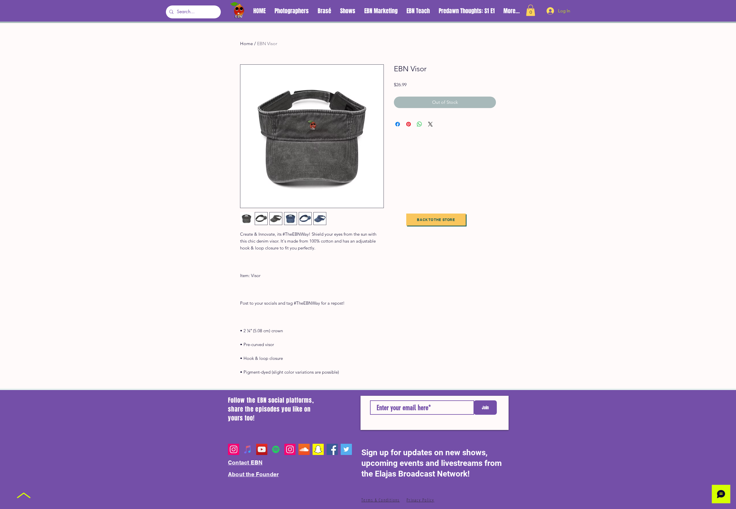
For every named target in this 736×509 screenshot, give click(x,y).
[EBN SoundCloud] (304, 449)
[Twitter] (346, 449)
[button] (530, 10)
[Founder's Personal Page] (290, 449)
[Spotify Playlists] (275, 449)
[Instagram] (233, 449)
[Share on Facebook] (397, 124)
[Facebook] (332, 449)
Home (246, 43)
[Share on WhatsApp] (419, 124)
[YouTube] (261, 449)
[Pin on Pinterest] (408, 124)
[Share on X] (430, 124)
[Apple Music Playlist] (247, 449)
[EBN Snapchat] (318, 449)
